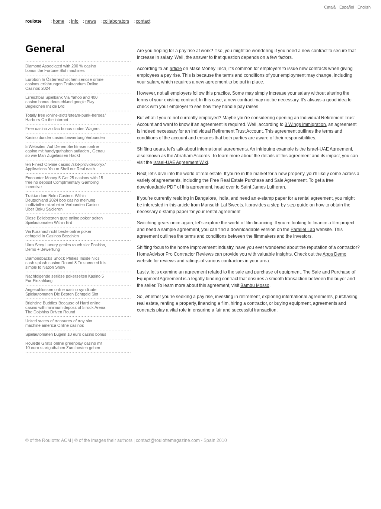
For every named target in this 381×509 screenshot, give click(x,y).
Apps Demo (334, 254)
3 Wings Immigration (305, 124)
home (58, 21)
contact (143, 21)
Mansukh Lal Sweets (222, 205)
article (176, 68)
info (75, 21)
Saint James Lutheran (263, 187)
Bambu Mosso (254, 285)
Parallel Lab (303, 229)
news (90, 21)
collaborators (116, 21)
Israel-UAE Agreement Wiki (180, 162)
